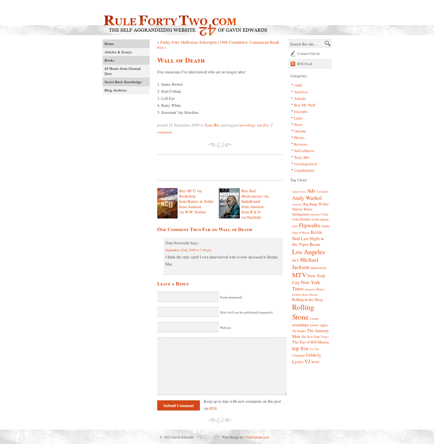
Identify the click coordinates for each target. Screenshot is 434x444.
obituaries (310, 289)
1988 (298, 85)
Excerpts (300, 111)
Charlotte (315, 214)
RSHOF (314, 325)
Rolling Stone (303, 312)
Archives (301, 91)
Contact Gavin (308, 53)
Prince (320, 289)
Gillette (325, 226)
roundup (314, 318)
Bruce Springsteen (302, 211)
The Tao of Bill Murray (310, 341)
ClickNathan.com (257, 437)
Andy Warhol (307, 197)
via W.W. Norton (192, 211)
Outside (300, 131)
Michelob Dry (318, 268)
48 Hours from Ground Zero (122, 71)
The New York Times (315, 337)
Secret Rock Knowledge (123, 81)
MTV (299, 275)
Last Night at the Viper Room (308, 241)
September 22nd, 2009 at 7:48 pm (188, 250)
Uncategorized (305, 163)
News (298, 124)
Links (298, 117)
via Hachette (251, 217)
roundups (300, 325)
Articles (300, 98)
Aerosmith (322, 191)
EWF (295, 226)
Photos (299, 137)
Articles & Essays (118, 51)
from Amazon (190, 206)
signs (324, 324)
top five (263, 124)
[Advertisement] (216, 167)
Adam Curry (299, 191)
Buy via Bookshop (190, 193)
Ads (311, 190)
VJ (307, 361)
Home (109, 43)
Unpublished (304, 170)
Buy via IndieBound (254, 196)
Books (109, 60)
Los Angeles (308, 251)
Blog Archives (115, 90)
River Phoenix (309, 294)
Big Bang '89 (312, 204)
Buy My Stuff (304, 104)
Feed (304, 63)
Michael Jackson (305, 263)
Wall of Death (181, 60)
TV (311, 349)
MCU (295, 260)
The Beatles (299, 331)
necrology (247, 124)
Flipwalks (309, 225)
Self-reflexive (304, 150)
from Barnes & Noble (196, 201)
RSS (213, 408)
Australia (297, 204)
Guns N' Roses (301, 233)
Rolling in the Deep (307, 299)
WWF (315, 362)
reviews (296, 294)
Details (305, 218)
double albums (320, 219)
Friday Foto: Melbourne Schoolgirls (188, 42)
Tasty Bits (212, 124)
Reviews (300, 144)
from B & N (251, 211)
